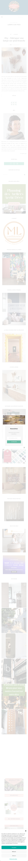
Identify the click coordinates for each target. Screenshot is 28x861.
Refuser (14, 851)
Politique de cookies (13, 859)
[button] (26, 831)
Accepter (14, 847)
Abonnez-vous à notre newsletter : (14, 433)
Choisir (14, 855)
